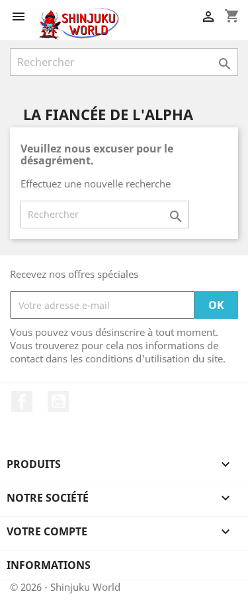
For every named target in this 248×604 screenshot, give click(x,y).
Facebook (21, 401)
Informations (49, 565)
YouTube (58, 401)
